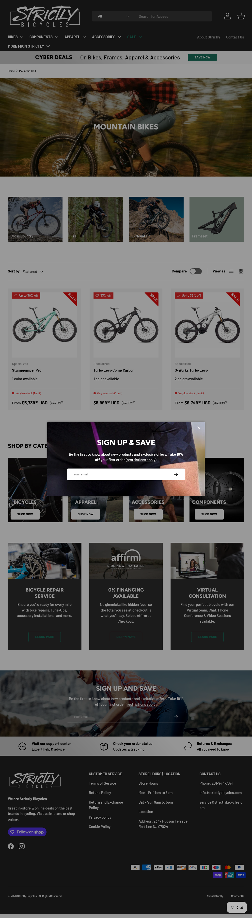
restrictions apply (141, 459)
